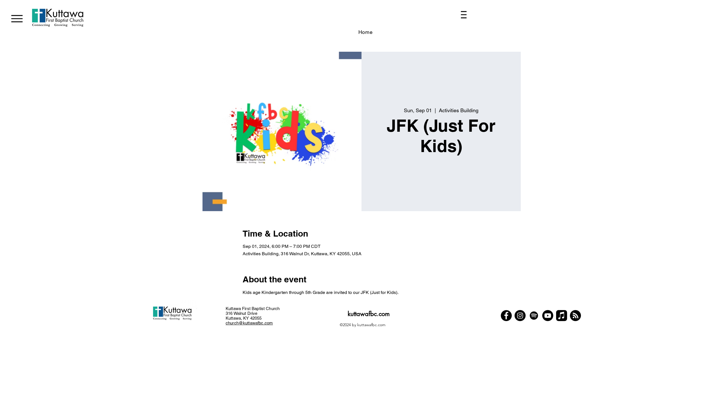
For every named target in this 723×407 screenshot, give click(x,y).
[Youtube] (547, 315)
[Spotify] (533, 315)
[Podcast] (575, 315)
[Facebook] (506, 315)
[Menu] (16, 18)
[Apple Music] (561, 315)
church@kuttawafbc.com (249, 323)
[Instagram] (520, 315)
